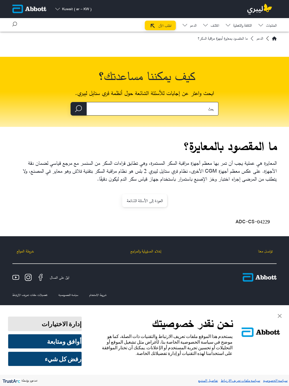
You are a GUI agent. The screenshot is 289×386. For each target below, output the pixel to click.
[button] (14, 24)
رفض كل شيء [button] (63, 359)
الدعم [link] (193, 26)
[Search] (78, 109)
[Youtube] (15, 277)
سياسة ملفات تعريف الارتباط (240, 380)
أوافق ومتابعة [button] (64, 341)
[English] (274, 38)
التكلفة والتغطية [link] (242, 26)
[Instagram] (28, 277)
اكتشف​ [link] (215, 26)
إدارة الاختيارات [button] (62, 324)
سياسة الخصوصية (275, 380)
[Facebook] (40, 277)
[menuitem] (268, 24)
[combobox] (152, 109)
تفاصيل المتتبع (208, 380)
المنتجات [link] (271, 26)
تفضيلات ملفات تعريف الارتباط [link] (29, 295)
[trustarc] (10, 380)
